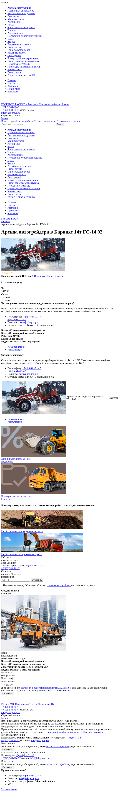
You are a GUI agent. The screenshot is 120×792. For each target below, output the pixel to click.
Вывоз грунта (8, 121)
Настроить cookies (93, 732)
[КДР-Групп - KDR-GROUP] (12, 101)
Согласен (9, 685)
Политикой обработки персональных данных (45, 687)
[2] (5, 273)
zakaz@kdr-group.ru (29, 322)
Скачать (5, 499)
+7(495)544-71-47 (10, 107)
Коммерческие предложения (16, 496)
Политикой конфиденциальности (64, 732)
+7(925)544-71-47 (10, 110)
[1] (2, 273)
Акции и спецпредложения (15, 459)
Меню (4, 118)
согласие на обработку (59, 585)
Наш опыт (39, 276)
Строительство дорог (45, 121)
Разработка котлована (68, 121)
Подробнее (7, 461)
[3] (7, 273)
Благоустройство (25, 121)
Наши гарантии (55, 276)
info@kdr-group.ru (10, 112)
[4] (9, 273)
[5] (12, 273)
